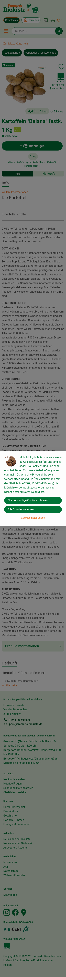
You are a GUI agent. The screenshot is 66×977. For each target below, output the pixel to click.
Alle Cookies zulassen (21, 509)
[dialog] (33, 488)
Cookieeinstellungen (33, 517)
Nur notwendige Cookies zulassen (28, 500)
